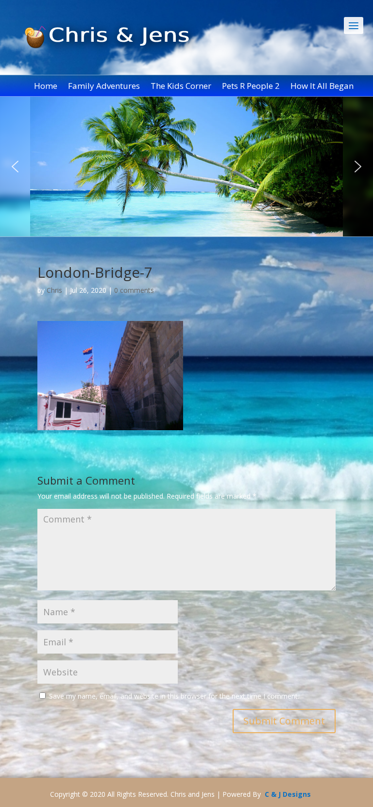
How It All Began (322, 87)
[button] (15, 166)
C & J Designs (288, 794)
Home (45, 87)
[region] (186, 166)
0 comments (134, 290)
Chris (54, 290)
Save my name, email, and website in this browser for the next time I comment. (174, 696)
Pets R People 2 (251, 87)
